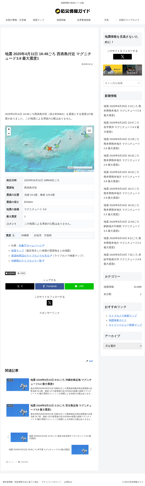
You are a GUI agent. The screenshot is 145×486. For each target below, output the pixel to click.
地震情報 (11, 273)
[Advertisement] (49, 40)
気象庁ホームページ (30, 245)
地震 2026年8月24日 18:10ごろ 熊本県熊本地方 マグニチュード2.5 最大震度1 (122, 210)
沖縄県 (22, 273)
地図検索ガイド (118, 320)
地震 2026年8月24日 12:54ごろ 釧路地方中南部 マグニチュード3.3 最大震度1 (122, 226)
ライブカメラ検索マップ (123, 315)
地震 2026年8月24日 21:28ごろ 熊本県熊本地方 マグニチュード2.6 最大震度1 (122, 144)
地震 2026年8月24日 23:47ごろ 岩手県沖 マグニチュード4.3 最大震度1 (121, 127)
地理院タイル (88, 171)
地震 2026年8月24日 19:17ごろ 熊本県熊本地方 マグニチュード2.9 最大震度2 (122, 193)
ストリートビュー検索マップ (125, 324)
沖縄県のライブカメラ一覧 (26, 260)
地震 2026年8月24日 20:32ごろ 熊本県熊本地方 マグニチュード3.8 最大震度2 (122, 177)
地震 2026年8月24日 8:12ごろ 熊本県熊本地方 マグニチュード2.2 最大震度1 (122, 243)
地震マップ (17, 250)
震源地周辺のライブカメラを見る (30, 255)
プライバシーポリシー (51, 482)
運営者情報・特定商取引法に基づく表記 (20, 482)
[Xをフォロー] (49, 303)
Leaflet (79, 171)
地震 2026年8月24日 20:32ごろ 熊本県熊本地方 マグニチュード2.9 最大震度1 (122, 160)
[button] (50, 149)
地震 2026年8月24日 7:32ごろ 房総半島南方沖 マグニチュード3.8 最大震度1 (122, 259)
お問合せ (68, 482)
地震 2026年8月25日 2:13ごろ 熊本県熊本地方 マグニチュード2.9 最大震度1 (122, 111)
